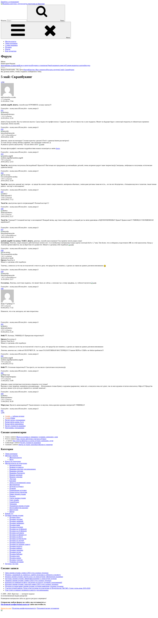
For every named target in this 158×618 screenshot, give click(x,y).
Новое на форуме (12, 65)
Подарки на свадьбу (16, 540)
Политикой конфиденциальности (15, 604)
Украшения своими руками (19, 506)
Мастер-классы (10, 41)
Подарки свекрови (16, 550)
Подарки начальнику (17, 542)
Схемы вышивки (11, 45)
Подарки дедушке (16, 519)
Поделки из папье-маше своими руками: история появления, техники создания (34, 586)
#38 (2, 250)
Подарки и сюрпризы (39, 65)
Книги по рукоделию (13, 461)
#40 (2, 288)
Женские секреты (11, 456)
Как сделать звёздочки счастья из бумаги (31, 439)
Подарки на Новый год (18, 535)
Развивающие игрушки (18, 490)
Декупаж (12, 479)
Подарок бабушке (15, 554)
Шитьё (11, 511)
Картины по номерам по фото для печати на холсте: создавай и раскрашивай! (33, 582)
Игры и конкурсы (25, 65)
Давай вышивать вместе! (56, 65)
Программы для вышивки (14, 428)
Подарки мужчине (16, 527)
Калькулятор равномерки (14, 424)
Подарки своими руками (14, 515)
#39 (2, 271)
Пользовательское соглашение (48, 608)
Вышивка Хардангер (17, 473)
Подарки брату (14, 517)
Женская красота (15, 457)
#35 (2, 192)
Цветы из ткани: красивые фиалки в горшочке (35, 444)
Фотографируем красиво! (18, 508)
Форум (7, 49)
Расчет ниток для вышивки (15, 420)
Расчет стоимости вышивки (15, 426)
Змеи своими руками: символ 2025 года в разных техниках (26, 573)
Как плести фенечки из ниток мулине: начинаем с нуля (33, 441)
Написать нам (6, 608)
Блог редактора (10, 51)
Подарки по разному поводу (19, 544)
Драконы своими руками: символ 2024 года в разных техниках (28, 580)
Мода (11, 459)
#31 (2, 110)
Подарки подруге (15, 546)
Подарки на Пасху (16, 537)
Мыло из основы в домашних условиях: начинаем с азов (37, 437)
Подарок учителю (16, 560)
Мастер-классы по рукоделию (16, 463)
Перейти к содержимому (10, 2)
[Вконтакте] (2, 610)
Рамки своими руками (17, 494)
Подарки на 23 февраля (18, 531)
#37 (2, 229)
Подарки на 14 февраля (18, 529)
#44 (2, 394)
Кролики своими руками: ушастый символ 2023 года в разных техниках (31, 584)
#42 (2, 356)
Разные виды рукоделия (18, 492)
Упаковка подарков (16, 562)
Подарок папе (14, 556)
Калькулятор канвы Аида (14, 422)
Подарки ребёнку (15, 548)
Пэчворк (12, 488)
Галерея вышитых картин (75, 65)
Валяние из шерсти (16, 467)
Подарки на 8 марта (16, 533)
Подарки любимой (16, 521)
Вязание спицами (15, 477)
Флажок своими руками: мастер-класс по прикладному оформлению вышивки (34, 577)
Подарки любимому (16, 523)
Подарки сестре (15, 552)
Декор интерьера (11, 43)
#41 (2, 324)
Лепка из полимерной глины (20, 483)
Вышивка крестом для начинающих (22, 469)
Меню (68, 37)
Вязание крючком (15, 475)
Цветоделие (13, 510)
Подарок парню (15, 558)
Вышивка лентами (16, 471)
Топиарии (13, 504)
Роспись (12, 496)
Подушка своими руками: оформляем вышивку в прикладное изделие (31, 579)
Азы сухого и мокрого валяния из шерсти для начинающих (27, 590)
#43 (2, 373)
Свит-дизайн (14, 500)
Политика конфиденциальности (24, 608)
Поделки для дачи (11, 564)
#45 (2, 410)
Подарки (8, 47)
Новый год (9, 513)
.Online (10, 418)
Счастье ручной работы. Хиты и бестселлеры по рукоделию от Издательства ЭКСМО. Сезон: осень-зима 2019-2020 (47, 588)
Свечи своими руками (17, 498)
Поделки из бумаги (16, 486)
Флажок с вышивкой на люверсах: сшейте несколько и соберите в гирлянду (33, 575)
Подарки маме (14, 525)
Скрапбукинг (14, 502)
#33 (2, 154)
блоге (58, 148)
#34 (2, 173)
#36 (2, 209)
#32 (2, 129)
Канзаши (12, 481)
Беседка (87, 65)
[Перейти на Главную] (23, 4)
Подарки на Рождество (17, 539)
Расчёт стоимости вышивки (30, 443)
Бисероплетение (15, 465)
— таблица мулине (14, 416)
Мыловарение (14, 484)
